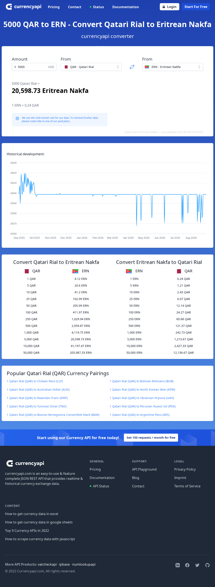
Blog (135, 477)
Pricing (54, 7)
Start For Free (196, 6)
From (66, 59)
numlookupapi (84, 564)
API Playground (144, 469)
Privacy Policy (185, 469)
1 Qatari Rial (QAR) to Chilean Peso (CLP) (35, 381)
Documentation (125, 7)
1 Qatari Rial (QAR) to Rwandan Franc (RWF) (37, 398)
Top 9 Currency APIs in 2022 (27, 530)
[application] (107, 198)
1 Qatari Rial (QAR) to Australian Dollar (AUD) (38, 389)
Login (172, 6)
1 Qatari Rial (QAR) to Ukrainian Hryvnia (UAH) (142, 398)
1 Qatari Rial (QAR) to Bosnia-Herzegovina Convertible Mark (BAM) (53, 415)
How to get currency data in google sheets (39, 522)
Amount (20, 59)
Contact (74, 7)
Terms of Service (187, 486)
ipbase (64, 564)
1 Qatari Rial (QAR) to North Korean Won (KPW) (142, 389)
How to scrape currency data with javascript (40, 539)
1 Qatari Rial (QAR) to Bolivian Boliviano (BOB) (141, 381)
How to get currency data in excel (31, 513)
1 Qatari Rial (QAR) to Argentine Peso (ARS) (139, 415)
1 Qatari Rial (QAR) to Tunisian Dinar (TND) (36, 406)
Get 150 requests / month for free (151, 438)
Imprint (180, 477)
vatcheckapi (47, 564)
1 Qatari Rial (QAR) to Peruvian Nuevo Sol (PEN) (143, 406)
